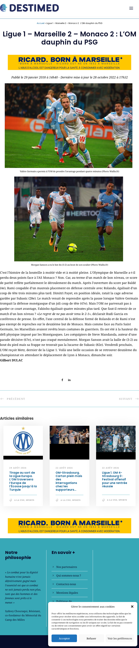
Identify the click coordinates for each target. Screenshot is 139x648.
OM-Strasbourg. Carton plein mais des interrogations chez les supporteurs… (69, 481)
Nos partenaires (66, 567)
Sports (30, 500)
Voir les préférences (120, 638)
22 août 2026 (64, 467)
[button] (132, 606)
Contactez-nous (66, 584)
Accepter (64, 638)
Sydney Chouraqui (16, 611)
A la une (19, 500)
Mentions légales (67, 593)
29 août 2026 (17, 467)
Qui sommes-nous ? (68, 575)
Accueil (40, 23)
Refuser (91, 638)
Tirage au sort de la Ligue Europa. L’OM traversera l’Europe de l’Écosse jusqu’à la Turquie (23, 481)
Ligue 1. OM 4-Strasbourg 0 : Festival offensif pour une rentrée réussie (114, 479)
